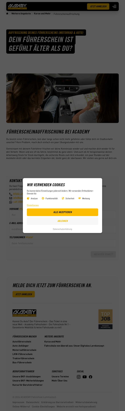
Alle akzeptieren (62, 212)
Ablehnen (62, 221)
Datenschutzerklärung (62, 229)
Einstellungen (33, 205)
